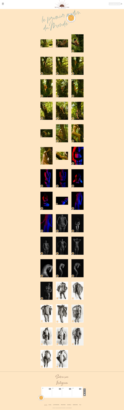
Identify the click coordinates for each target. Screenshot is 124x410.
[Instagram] (84, 389)
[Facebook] (84, 392)
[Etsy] (84, 394)
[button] (3, 3)
